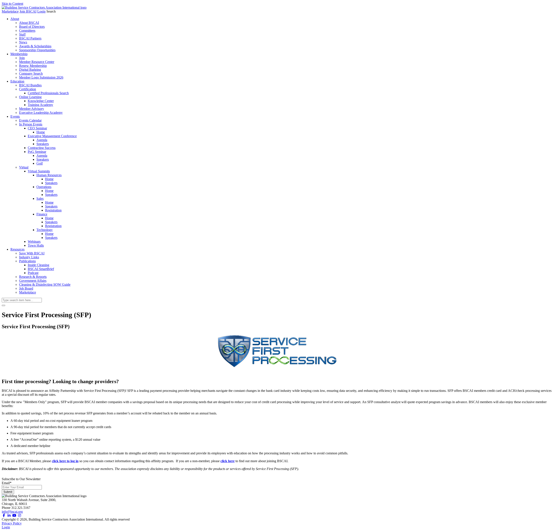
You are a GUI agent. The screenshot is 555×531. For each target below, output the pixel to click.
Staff (22, 34)
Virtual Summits (39, 171)
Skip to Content (12, 3)
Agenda (41, 140)
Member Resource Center (36, 62)
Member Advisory (31, 108)
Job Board (26, 288)
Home (40, 132)
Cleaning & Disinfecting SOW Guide (44, 284)
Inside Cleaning (38, 265)
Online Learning (30, 97)
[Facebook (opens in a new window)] (4, 515)
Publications (27, 261)
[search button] (3, 305)
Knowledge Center (41, 101)
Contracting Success (42, 148)
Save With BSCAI (31, 253)
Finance (41, 214)
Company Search (31, 73)
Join (22, 58)
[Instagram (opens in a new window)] (19, 515)
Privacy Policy (12, 523)
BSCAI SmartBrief (41, 269)
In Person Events (30, 124)
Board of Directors (32, 26)
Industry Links (29, 257)
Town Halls (36, 245)
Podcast (33, 273)
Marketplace (10, 11)
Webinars (34, 241)
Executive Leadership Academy (41, 112)
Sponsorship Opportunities (37, 50)
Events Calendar (30, 120)
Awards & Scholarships (35, 46)
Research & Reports (33, 277)
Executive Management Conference (52, 136)
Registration (53, 210)
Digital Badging (30, 69)
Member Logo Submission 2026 (41, 77)
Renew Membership (33, 66)
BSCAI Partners (30, 38)
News (23, 42)
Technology (44, 230)
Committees (27, 30)
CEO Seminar (37, 128)
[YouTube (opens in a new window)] (14, 515)
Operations (43, 187)
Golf (39, 163)
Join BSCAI (28, 11)
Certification (27, 89)
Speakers (42, 144)
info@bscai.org (12, 511)
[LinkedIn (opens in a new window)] (9, 515)
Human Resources (49, 175)
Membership (19, 54)
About (14, 19)
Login (41, 11)
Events (15, 116)
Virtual (23, 167)
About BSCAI (29, 23)
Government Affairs (32, 280)
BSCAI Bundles (30, 85)
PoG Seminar (37, 151)
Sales (40, 198)
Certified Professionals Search (48, 93)
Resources (17, 249)
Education (17, 81)
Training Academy (40, 105)
